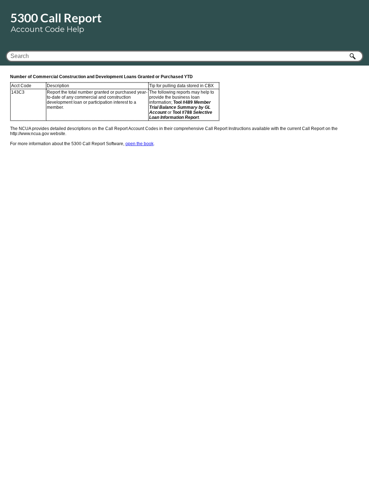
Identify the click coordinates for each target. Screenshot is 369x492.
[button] (353, 56)
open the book (139, 143)
